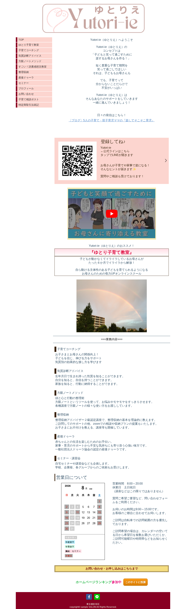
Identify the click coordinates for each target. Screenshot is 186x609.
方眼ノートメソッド (30, 61)
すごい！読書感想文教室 (32, 66)
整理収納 (24, 72)
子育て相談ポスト (29, 99)
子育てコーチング (29, 50)
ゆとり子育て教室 (29, 44)
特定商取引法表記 (29, 104)
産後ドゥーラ (26, 77)
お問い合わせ (26, 93)
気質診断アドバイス (30, 55)
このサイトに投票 (135, 582)
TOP (21, 39)
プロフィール (26, 88)
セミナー (24, 83)
